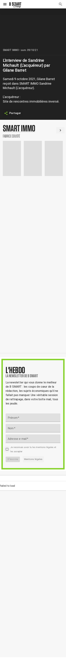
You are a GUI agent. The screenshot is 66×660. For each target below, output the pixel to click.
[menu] (5, 4)
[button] (33, 131)
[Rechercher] (60, 4)
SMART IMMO (11, 50)
